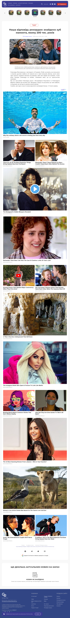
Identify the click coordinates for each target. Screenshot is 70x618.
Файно (37, 614)
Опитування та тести (61, 600)
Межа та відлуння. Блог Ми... (36, 602)
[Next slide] (65, 13)
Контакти (18, 5)
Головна (23, 545)
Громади (30, 3)
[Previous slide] (4, 13)
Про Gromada (11, 5)
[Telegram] (32, 551)
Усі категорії (34, 596)
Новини (10, 3)
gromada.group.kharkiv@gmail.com (9, 601)
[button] (25, 551)
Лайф (32, 599)
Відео (45, 601)
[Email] (45, 551)
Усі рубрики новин (30, 545)
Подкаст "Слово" (34, 607)
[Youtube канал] (55, 4)
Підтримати (63, 4)
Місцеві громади (60, 602)
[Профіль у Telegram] (50, 4)
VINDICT (14, 610)
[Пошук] (42, 4)
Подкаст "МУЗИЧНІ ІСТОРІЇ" (48, 597)
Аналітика (33, 603)
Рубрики (15, 3)
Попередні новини (34, 25)
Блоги (32, 605)
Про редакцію (60, 603)
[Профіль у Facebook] (52, 4)
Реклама (46, 599)
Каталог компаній (22, 3)
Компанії (58, 598)
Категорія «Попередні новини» (41, 545)
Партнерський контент (49, 605)
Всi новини (46, 603)
